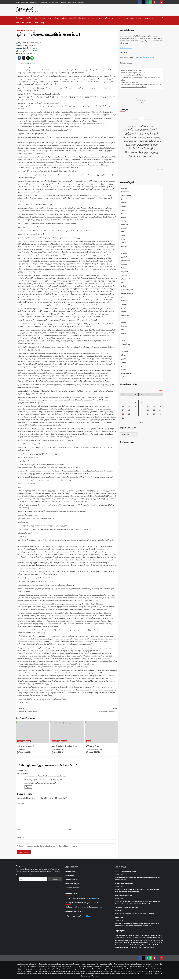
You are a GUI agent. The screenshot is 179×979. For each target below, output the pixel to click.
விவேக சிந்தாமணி (126, 373)
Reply (28, 787)
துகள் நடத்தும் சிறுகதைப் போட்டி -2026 (133, 75)
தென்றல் (123, 322)
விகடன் (123, 369)
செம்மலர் (123, 268)
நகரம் (134, 871)
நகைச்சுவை (116, 18)
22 (154, 410)
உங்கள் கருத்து (72, 2)
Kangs (117, 895)
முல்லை (123, 362)
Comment (21, 803)
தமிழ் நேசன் (124, 271)
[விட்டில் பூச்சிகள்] (101, 732)
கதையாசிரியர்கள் (53, 2)
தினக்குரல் (124, 297)
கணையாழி (124, 224)
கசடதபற (123, 221)
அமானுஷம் (19, 18)
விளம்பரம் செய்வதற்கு (72, 879)
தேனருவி (124, 326)
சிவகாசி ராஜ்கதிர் (35, 43)
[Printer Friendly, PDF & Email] (23, 702)
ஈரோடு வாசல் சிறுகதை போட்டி (130, 82)
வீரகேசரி (123, 377)
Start (140, 172)
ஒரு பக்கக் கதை (135, 18)
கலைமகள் (124, 228)
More (96, 898)
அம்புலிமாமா (125, 191)
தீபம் (122, 319)
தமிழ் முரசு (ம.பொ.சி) (127, 279)
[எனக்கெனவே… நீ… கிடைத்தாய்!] (67, 732)
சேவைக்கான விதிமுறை (73, 883)
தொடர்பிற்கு (81, 2)
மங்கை (123, 340)
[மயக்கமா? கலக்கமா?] (32, 732)
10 (123, 406)
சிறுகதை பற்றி (43, 2)
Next (161, 176)
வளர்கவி (22, 749)
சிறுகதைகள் (25, 9)
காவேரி (123, 235)
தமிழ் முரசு (124, 275)
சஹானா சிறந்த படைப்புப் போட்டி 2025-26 (133, 87)
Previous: (28, 710)
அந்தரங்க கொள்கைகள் (72, 887)
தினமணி (124, 304)
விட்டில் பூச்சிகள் (92, 746)
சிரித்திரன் (124, 253)
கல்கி (122, 231)
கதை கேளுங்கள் (70, 871)
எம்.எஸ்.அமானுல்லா (133, 907)
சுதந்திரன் (124, 257)
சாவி (122, 250)
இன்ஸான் (124, 199)
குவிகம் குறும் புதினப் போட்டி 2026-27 (132, 70)
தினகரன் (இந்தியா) (127, 289)
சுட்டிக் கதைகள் (96, 18)
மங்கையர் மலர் (125, 344)
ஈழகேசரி (123, 202)
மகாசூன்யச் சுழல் (127, 883)
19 (135, 410)
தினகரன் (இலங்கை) (127, 293)
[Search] (162, 17)
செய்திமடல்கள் (70, 875)
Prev (121, 176)
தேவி (59, 741)
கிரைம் (56, 18)
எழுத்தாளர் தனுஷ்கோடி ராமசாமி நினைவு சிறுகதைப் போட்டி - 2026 (141, 84)
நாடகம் (29, 23)
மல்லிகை (123, 355)
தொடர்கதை (20, 23)
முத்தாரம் (124, 358)
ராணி (122, 366)
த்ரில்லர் (107, 18)
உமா (122, 213)
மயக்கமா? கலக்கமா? (25, 746)
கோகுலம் (124, 246)
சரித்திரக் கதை (83, 18)
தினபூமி (123, 308)
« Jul (141, 422)
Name (19, 829)
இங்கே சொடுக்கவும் (126, 48)
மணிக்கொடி (124, 348)
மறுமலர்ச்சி (124, 351)
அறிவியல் (28, 18)
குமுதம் (123, 242)
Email (70, 829)
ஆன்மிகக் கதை (39, 18)
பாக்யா (123, 337)
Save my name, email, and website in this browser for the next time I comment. (48, 846)
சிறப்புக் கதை (148, 18)
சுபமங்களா (124, 264)
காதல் (50, 18)
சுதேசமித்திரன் (125, 260)
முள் (122, 917)
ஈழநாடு (123, 206)
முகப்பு (17, 2)
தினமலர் (32, 30)
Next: (108, 710)
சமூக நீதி (72, 18)
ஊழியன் (123, 217)
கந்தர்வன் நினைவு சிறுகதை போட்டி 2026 (133, 72)
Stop (142, 172)
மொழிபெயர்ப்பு (39, 23)
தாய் (122, 282)
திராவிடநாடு (125, 315)
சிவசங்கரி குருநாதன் (95, 749)
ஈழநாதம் (123, 210)
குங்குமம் (124, 239)
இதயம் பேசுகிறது (126, 195)
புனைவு (125, 18)
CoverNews (85, 976)
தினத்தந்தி (124, 300)
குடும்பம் (64, 18)
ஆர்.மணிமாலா (58, 749)
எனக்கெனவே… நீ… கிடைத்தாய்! (65, 746)
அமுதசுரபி (124, 188)
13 (141, 406)
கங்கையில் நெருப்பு (126, 895)
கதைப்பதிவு (24, 2)
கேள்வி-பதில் (33, 2)
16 (160, 406)
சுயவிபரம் (63, 2)
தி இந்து (123, 286)
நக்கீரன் (123, 333)
